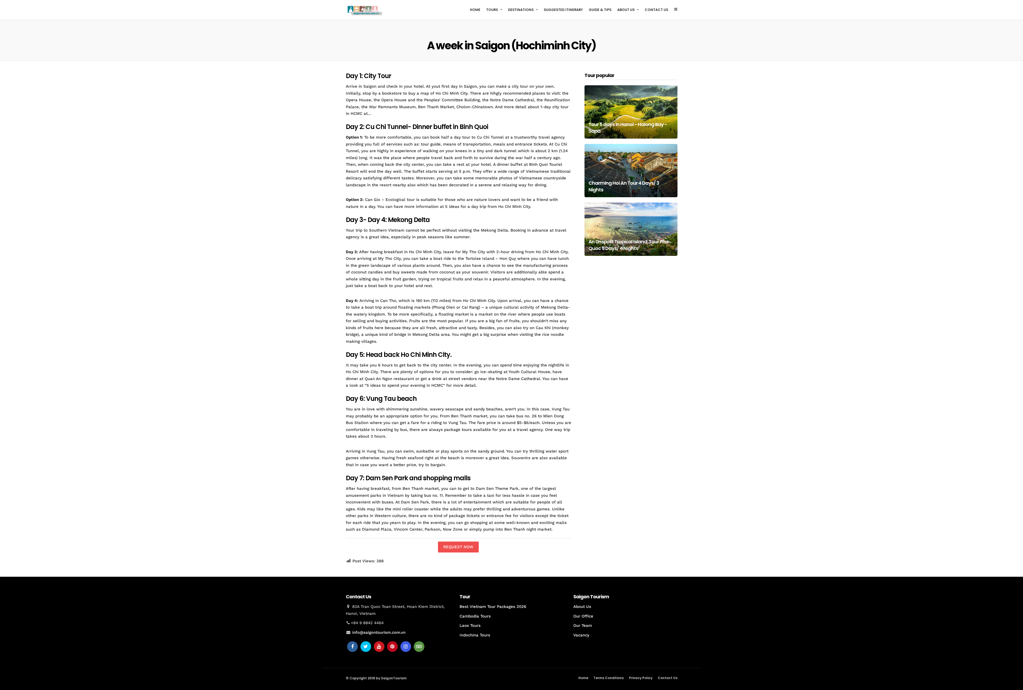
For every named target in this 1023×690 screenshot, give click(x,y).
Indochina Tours (475, 635)
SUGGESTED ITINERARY (563, 9)
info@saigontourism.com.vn (378, 632)
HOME (475, 9)
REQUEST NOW (458, 546)
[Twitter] (365, 646)
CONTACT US (656, 9)
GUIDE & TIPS (600, 9)
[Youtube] (379, 646)
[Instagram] (405, 646)
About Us (582, 606)
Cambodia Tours (475, 616)
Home (583, 678)
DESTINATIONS (521, 9)
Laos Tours (470, 625)
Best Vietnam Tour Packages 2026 (493, 606)
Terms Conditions (609, 678)
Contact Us (667, 678)
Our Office (583, 616)
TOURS (492, 9)
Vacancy (581, 635)
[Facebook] (352, 646)
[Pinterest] (392, 646)
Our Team (582, 625)
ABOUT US (626, 9)
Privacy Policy (640, 678)
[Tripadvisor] (419, 646)
